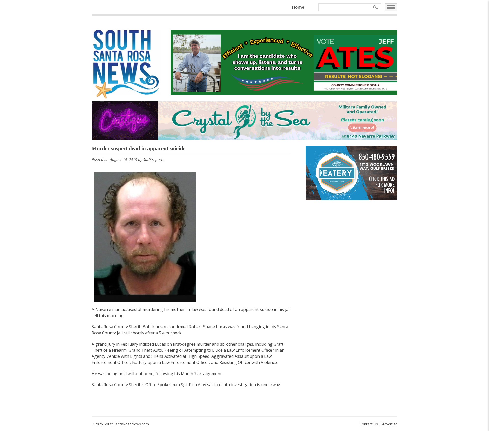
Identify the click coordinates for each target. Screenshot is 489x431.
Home (298, 7)
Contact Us (369, 424)
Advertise (389, 424)
